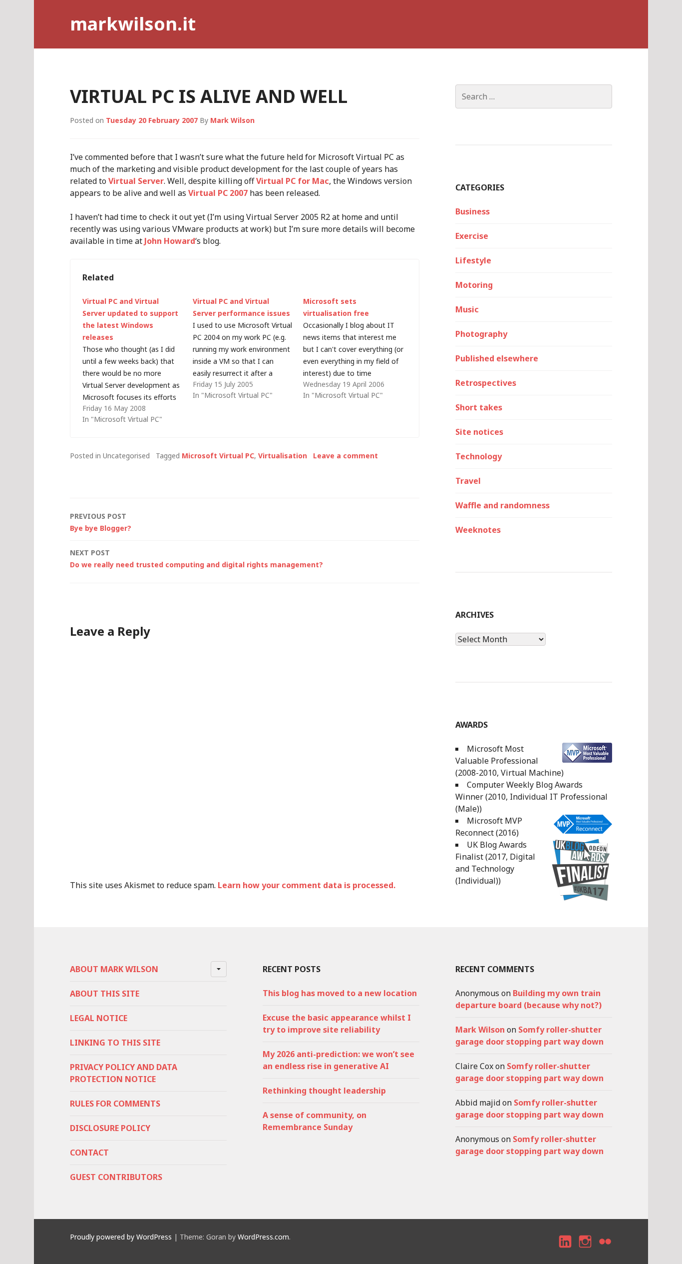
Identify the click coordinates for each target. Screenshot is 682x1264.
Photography (481, 333)
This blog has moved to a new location (340, 993)
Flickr (605, 1250)
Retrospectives (485, 382)
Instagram (585, 1250)
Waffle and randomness (502, 505)
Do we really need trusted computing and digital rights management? (196, 558)
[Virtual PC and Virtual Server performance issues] (248, 348)
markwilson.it (133, 23)
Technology (478, 456)
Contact (89, 1152)
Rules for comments (115, 1103)
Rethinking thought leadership (324, 1090)
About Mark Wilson (114, 969)
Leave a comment (345, 455)
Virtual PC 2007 (218, 192)
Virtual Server (136, 180)
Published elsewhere (496, 358)
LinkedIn (565, 1250)
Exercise (471, 235)
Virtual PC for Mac (292, 180)
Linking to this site (115, 1042)
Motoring (474, 284)
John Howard (169, 240)
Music (467, 309)
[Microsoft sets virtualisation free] (358, 348)
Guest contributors (116, 1177)
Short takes (478, 407)
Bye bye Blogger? (100, 522)
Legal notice (98, 1018)
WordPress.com (263, 1237)
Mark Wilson (232, 120)
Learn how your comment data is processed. (306, 885)
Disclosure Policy (110, 1128)
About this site (104, 993)
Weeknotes (478, 529)
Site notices (479, 431)
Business (472, 211)
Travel (468, 480)
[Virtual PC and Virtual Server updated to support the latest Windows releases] (137, 360)
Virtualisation (282, 455)
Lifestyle (473, 260)
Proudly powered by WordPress (121, 1237)
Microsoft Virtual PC (218, 455)
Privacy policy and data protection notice (123, 1073)
